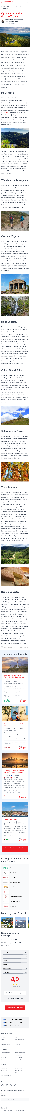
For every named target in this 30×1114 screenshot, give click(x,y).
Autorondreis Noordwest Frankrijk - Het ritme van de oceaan (14, 677)
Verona (11, 742)
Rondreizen (4, 1070)
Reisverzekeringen (6, 1075)
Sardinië (7, 835)
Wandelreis (18, 1060)
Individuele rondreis (20, 1052)
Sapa (6, 792)
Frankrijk (5, 112)
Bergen (15, 647)
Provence (15, 742)
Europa (3, 1039)
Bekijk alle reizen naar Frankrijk (15, 848)
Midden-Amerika (5, 1042)
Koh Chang (11, 792)
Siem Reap (17, 792)
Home (3, 6)
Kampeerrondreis (6, 1060)
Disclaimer (16, 1110)
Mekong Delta (15, 790)
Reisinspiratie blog (6, 1068)
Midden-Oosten (5, 1044)
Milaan (7, 742)
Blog (7, 6)
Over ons (3, 1110)
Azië (16, 1037)
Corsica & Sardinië (10, 819)
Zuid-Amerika (18, 1042)
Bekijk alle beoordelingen (14, 993)
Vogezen (26, 647)
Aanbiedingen (5, 1073)
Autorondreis (18, 1057)
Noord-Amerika (19, 1039)
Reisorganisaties (19, 1070)
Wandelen (20, 647)
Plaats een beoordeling (14, 998)
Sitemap (21, 1110)
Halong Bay (8, 790)
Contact (9, 1110)
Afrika (3, 1037)
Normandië (8, 695)
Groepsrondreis (5, 1052)
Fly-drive (3, 1055)
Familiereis (18, 1055)
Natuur (10, 647)
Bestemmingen (15, 6)
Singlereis (3, 1057)
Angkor (21, 790)
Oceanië (17, 1044)
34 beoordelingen (15, 986)
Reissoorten (18, 1073)
